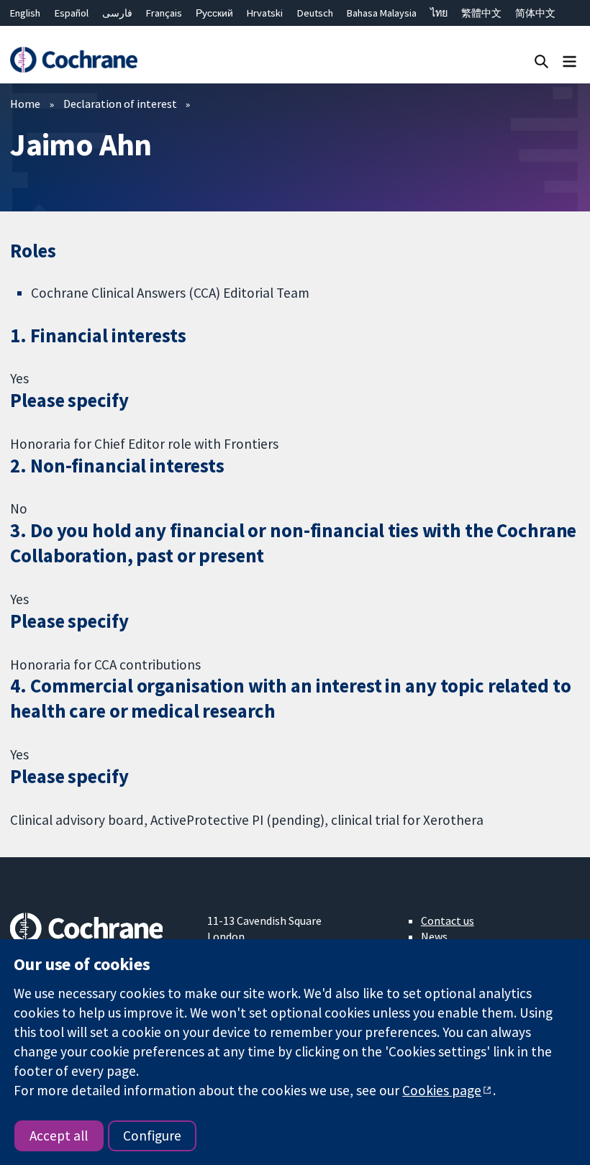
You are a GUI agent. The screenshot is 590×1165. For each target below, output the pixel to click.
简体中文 (535, 12)
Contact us (447, 920)
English (25, 12)
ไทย (439, 12)
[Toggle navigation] (569, 61)
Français (164, 12)
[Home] (73, 60)
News (434, 936)
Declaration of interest (120, 103)
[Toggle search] (541, 61)
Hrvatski (265, 12)
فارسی (117, 12)
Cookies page (441, 1090)
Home (25, 103)
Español (71, 12)
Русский (214, 12)
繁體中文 (481, 12)
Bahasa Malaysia (382, 12)
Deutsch (315, 12)
